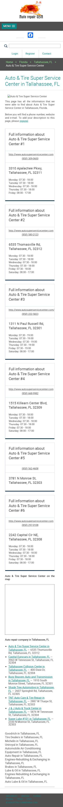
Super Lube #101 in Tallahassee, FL (29, 719)
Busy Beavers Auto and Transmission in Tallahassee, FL (30, 678)
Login (15, 53)
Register (30, 53)
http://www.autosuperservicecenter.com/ (31, 309)
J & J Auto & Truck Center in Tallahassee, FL (24, 710)
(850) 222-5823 (30, 314)
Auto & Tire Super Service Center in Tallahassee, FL (28, 648)
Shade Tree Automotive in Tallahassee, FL (31, 689)
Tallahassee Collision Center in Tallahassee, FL (26, 668)
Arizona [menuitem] (25, 796)
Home (9, 62)
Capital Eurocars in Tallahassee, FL (29, 657)
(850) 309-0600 (30, 158)
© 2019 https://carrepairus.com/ (22, 802)
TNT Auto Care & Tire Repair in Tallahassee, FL (26, 699)
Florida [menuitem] (37, 796)
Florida (23, 62)
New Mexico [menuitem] (11, 796)
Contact (46, 53)
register (24, 120)
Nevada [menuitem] (9, 799)
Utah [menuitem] (29, 799)
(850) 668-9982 (30, 393)
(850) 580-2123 (30, 234)
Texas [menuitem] (20, 799)
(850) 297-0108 (30, 525)
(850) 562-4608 (30, 468)
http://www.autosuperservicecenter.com (31, 154)
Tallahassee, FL (43, 62)
